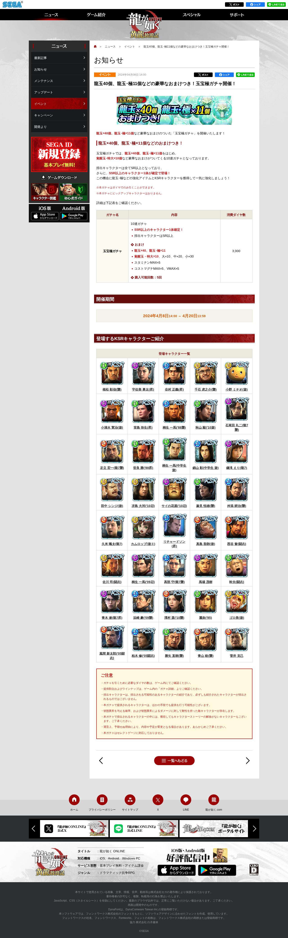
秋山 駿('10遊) (206, 427)
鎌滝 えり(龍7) (236, 468)
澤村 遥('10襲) (174, 617)
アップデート (43, 92)
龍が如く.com (213, 809)
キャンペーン (43, 115)
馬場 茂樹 (205, 582)
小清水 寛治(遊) (112, 427)
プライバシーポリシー (102, 809)
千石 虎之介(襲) (206, 389)
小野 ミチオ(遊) (237, 389)
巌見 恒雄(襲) (205, 506)
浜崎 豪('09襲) (143, 617)
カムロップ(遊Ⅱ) (143, 544)
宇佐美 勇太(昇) (143, 389)
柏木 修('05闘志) (143, 656)
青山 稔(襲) (206, 656)
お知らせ (40, 69)
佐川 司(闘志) (112, 582)
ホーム (74, 809)
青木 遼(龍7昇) (112, 617)
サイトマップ (130, 809)
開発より (40, 127)
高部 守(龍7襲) (174, 582)
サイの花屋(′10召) (174, 506)
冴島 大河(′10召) (143, 506)
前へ (100, 760)
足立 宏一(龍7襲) (112, 468)
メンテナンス (43, 81)
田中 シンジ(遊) (112, 506)
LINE (186, 809)
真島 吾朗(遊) (205, 544)
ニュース (110, 46)
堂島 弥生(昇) (143, 427)
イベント (129, 46)
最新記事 (40, 58)
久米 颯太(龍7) (112, 544)
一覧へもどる (174, 760)
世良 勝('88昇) (143, 468)
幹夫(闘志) (236, 582)
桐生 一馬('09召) (143, 582)
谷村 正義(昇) (174, 389)
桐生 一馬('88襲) (174, 427)
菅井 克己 (236, 656)
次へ (247, 760)
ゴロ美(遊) (236, 617)
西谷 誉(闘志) (236, 544)
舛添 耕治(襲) (236, 506)
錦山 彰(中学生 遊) (206, 468)
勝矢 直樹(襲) (174, 656)
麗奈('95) (205, 617)
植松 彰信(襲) (112, 389)
